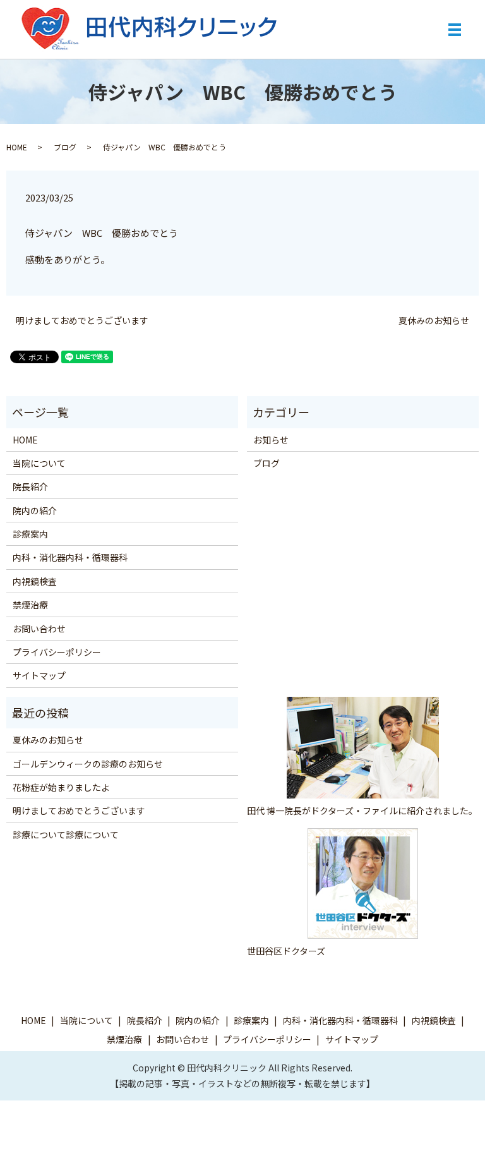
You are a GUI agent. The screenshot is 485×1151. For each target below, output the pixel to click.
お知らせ (271, 439)
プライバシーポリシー (57, 652)
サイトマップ (39, 675)
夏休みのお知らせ (433, 321)
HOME (16, 147)
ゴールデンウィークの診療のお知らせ (88, 763)
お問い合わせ (39, 628)
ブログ (65, 147)
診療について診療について (66, 834)
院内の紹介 (35, 510)
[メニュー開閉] (454, 29)
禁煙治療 (30, 604)
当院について (39, 463)
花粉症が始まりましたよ (61, 787)
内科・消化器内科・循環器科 (70, 557)
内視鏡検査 (35, 581)
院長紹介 (30, 486)
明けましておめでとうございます (82, 321)
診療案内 (30, 533)
